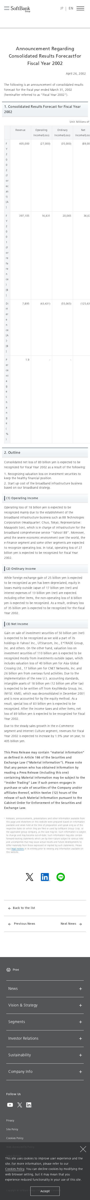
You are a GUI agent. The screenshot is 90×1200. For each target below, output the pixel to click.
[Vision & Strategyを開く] (81, 1005)
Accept (45, 1191)
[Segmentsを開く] (81, 1022)
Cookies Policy (14, 1138)
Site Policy (12, 1129)
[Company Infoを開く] (81, 1072)
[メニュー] (80, 8)
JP (61, 8)
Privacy (10, 1120)
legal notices (18, 848)
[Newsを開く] (81, 989)
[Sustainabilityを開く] (81, 1055)
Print (16, 969)
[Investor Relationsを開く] (81, 1039)
